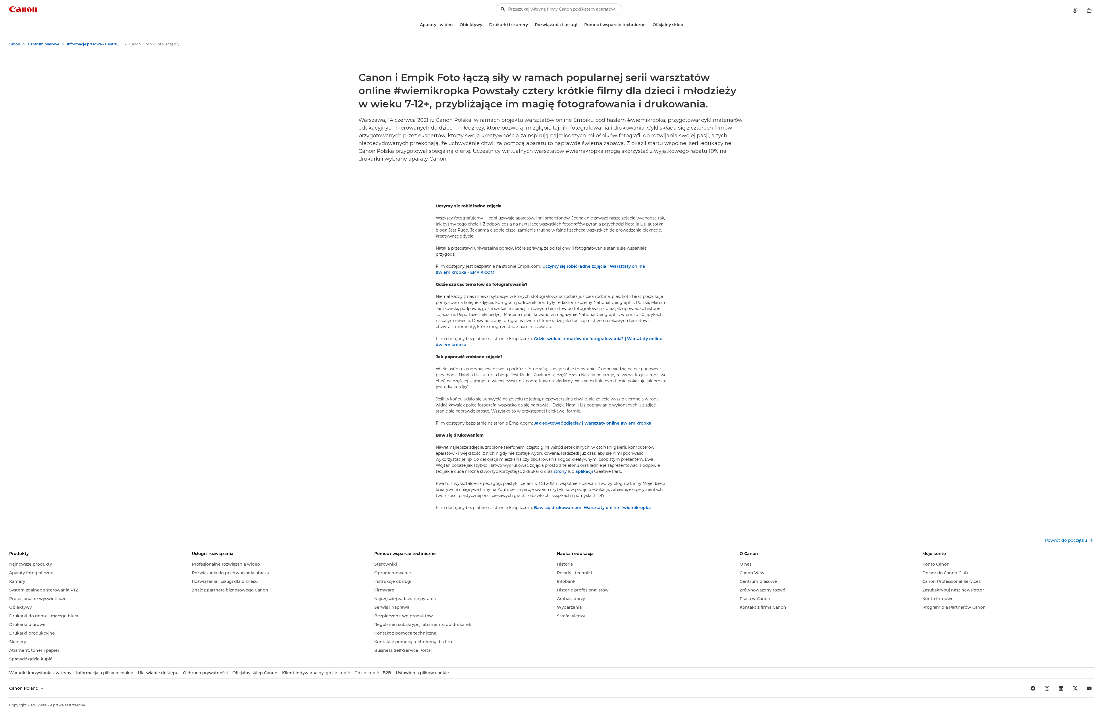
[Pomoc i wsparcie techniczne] (648, 25)
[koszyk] (1089, 10)
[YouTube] (1089, 688)
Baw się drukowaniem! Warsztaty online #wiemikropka (592, 507)
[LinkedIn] (1061, 688)
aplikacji (584, 471)
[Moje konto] (1075, 10)
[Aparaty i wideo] (455, 25)
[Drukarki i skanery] (530, 25)
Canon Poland (24, 688)
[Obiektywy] (484, 25)
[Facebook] (1033, 688)
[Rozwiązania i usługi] (579, 25)
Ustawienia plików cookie (422, 672)
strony (560, 471)
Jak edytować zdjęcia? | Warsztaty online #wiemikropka (592, 423)
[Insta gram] (1047, 688)
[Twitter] (1075, 688)
